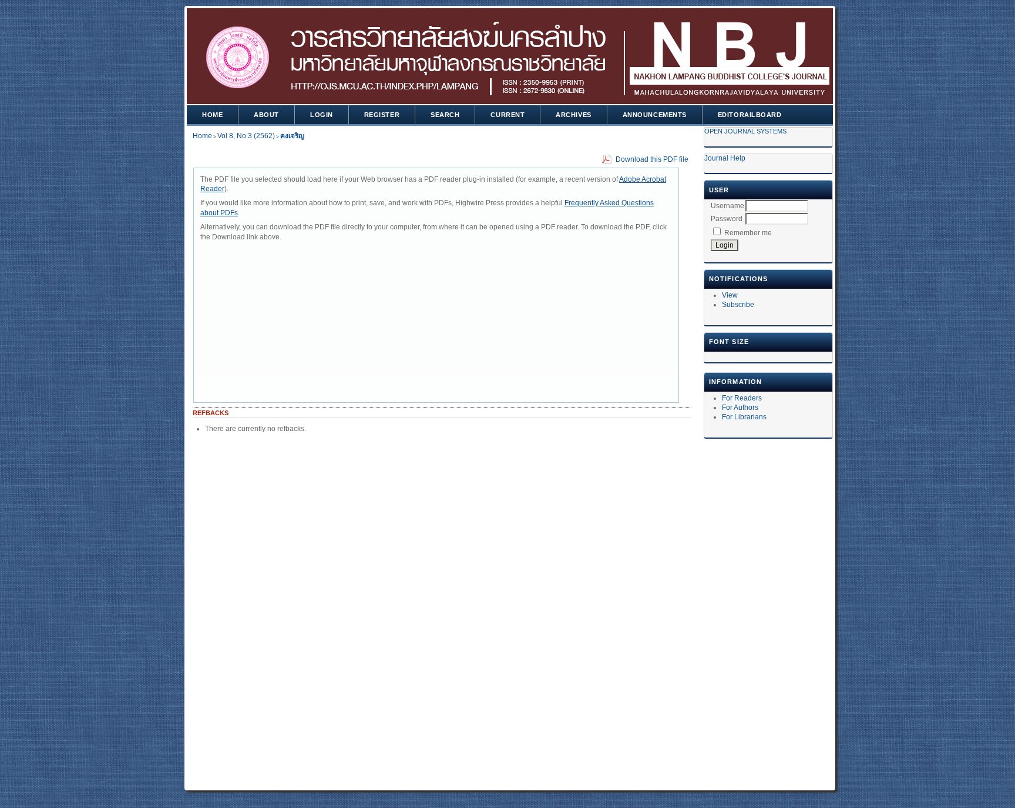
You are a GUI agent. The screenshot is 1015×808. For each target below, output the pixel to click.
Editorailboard (750, 114)
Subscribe (738, 305)
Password (726, 219)
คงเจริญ (292, 136)
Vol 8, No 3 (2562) (246, 136)
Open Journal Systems (745, 131)
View (730, 295)
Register (381, 114)
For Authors (740, 407)
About (266, 114)
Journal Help (724, 158)
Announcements (655, 114)
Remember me (748, 233)
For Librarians (744, 417)
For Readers (742, 398)
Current (507, 114)
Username (727, 206)
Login (321, 114)
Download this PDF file (652, 159)
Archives (573, 114)
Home (212, 114)
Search (445, 114)
